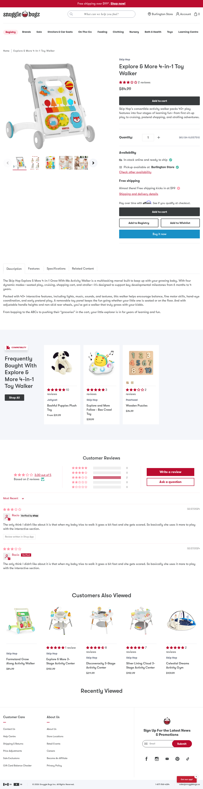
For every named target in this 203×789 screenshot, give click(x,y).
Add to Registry (138, 222)
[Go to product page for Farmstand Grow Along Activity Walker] (21, 620)
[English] (7, 784)
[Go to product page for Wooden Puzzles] (141, 363)
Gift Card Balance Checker (17, 765)
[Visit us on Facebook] (146, 759)
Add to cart (159, 100)
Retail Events (53, 743)
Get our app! (187, 779)
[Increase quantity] (158, 137)
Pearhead (132, 399)
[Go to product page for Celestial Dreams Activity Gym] (181, 620)
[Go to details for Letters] (127, 382)
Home (6, 50)
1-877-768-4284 (162, 784)
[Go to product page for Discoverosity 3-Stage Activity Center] (101, 620)
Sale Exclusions (11, 758)
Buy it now (159, 234)
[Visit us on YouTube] (167, 759)
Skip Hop (124, 59)
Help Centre (9, 736)
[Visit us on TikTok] (188, 759)
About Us (51, 729)
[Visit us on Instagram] (157, 759)
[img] (12, 509)
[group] (50, 104)
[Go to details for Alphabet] (132, 382)
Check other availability (135, 172)
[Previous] (7, 163)
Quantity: (126, 137)
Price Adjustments (12, 751)
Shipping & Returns (13, 743)
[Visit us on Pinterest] (177, 759)
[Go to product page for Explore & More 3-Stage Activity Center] (61, 620)
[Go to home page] (21, 14)
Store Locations (55, 736)
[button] (128, 82)
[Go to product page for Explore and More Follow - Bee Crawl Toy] (101, 363)
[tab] (14, 269)
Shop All (14, 397)
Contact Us (9, 729)
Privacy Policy (54, 765)
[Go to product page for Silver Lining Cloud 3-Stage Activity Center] (141, 620)
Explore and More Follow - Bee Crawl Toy (99, 410)
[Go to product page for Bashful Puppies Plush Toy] (62, 363)
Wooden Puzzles (136, 405)
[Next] (93, 163)
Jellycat (52, 399)
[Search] (71, 14)
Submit (182, 743)
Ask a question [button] (170, 482)
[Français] (18, 784)
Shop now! (118, 3)
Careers (51, 751)
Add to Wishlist (180, 222)
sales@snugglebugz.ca (189, 784)
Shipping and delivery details (138, 194)
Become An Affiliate (57, 758)
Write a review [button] (170, 472)
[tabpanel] (101, 296)
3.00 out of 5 (42, 475)
